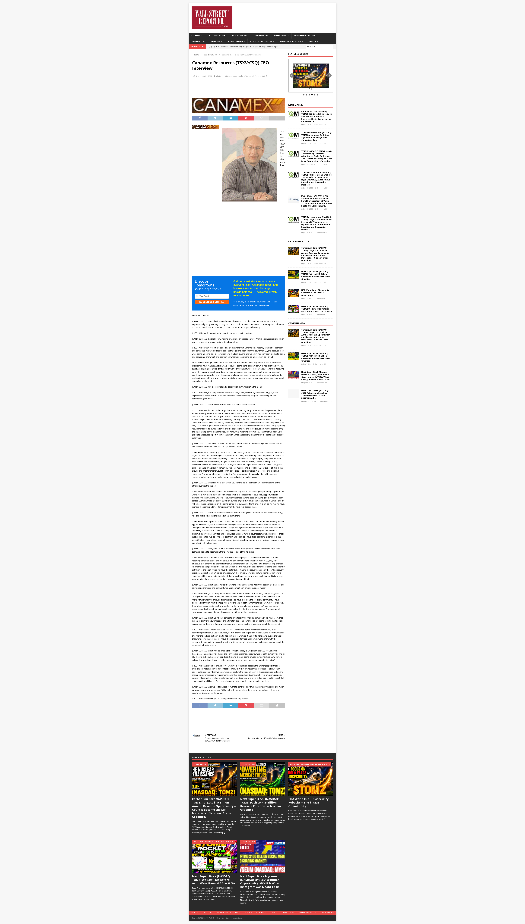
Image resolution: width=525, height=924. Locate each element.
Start (309, 89)
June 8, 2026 (307, 233)
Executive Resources (261, 41)
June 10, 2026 (308, 188)
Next (329, 75)
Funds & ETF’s (198, 41)
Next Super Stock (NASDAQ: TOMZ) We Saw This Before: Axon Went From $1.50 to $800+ (316, 309)
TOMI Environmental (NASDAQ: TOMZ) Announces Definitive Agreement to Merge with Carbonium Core (316, 136)
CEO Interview (239, 35)
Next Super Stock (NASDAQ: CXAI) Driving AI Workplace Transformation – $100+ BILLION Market (315, 394)
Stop (311, 89)
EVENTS (312, 41)
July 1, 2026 (307, 143)
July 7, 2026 (307, 124)
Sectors (195, 35)
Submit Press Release (307, 913)
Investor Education (290, 41)
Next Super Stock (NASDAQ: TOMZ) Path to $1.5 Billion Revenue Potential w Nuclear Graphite (315, 275)
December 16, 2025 (310, 401)
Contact (195, 913)
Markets (215, 41)
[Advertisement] (238, 87)
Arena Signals (281, 35)
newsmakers (295, 104)
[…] (223, 832)
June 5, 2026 (307, 298)
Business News (235, 41)
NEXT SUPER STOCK (298, 241)
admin (218, 76)
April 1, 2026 (307, 383)
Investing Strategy (304, 35)
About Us (208, 913)
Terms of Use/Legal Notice (256, 913)
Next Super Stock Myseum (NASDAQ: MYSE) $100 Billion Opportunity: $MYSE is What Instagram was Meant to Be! (315, 376)
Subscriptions (288, 913)
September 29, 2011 (204, 76)
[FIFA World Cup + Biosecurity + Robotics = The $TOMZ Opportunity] (293, 293)
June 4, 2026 (307, 314)
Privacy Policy (328, 913)
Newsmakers (261, 35)
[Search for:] (319, 46)
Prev (292, 75)
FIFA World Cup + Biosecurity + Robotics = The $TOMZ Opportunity (316, 292)
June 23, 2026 (308, 164)
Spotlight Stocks (217, 35)
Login (274, 913)
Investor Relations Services (228, 913)
